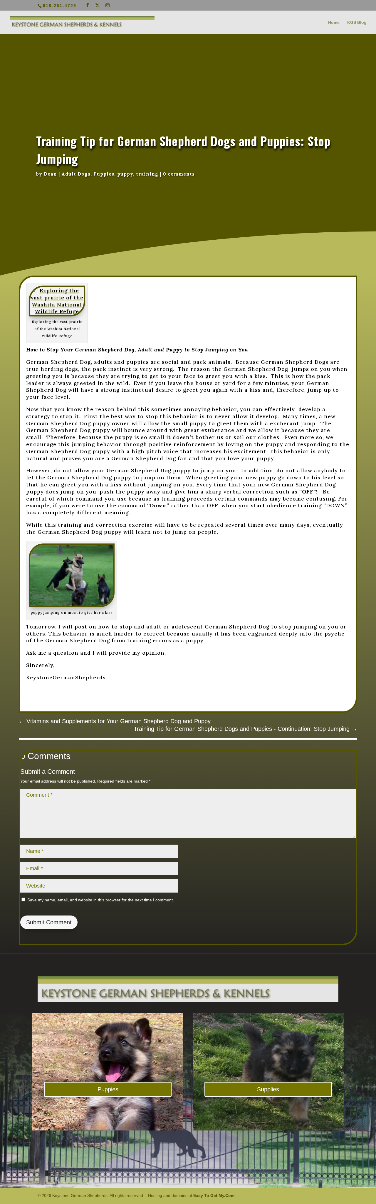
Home (334, 22)
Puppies (103, 174)
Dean (50, 174)
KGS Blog (357, 22)
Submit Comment (49, 922)
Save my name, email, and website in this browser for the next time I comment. (100, 900)
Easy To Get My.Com (213, 1195)
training (147, 174)
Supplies (268, 1089)
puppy (125, 174)
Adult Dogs (75, 174)
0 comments (179, 174)
